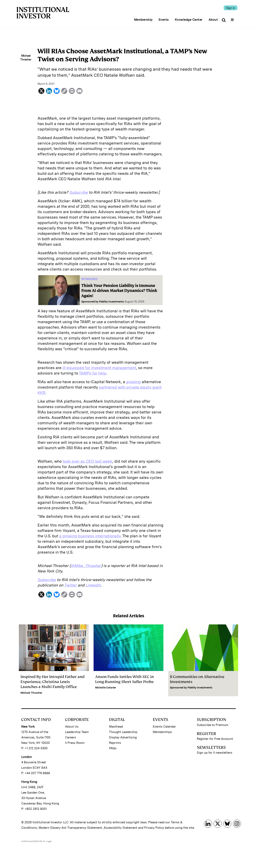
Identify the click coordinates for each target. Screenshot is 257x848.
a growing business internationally (90, 536)
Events (164, 19)
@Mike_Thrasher (86, 565)
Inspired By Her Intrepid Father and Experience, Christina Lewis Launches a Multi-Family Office (52, 681)
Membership (143, 19)
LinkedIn (93, 585)
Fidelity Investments (111, 301)
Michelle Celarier (105, 687)
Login (49, 841)
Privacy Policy (154, 828)
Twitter (70, 585)
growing (133, 382)
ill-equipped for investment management (99, 367)
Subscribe (78, 192)
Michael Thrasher (31, 692)
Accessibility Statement (120, 828)
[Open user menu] (233, 18)
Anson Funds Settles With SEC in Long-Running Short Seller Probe (124, 679)
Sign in (230, 7)
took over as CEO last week (87, 461)
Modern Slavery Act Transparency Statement (70, 828)
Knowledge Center (189, 19)
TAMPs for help (92, 373)
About (213, 19)
